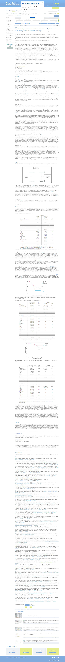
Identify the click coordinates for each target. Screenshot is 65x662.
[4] (27, 7)
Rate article (32, 17)
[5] (28, 7)
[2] (24, 7)
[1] (22, 7)
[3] (25, 7)
